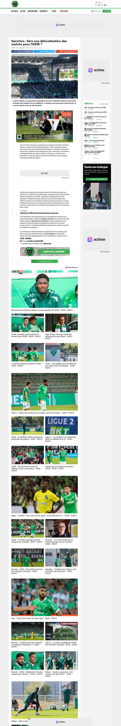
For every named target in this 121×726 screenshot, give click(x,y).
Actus (22, 11)
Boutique (64, 11)
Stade (12, 47)
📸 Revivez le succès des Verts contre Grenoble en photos (94, 145)
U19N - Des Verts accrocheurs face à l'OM (95, 112)
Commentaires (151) (44, 261)
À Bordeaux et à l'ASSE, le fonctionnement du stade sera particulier (39, 213)
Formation (90, 109)
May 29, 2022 (47, 243)
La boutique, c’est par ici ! (96, 179)
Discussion (32, 11)
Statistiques (91, 119)
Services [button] (45, 11)
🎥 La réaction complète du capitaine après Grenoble (96, 135)
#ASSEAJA (28, 238)
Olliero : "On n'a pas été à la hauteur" (94, 140)
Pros (89, 131)
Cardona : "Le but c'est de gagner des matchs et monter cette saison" (94, 151)
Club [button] (55, 11)
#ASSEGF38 (99, 119)
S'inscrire (107, 11)
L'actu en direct (104, 104)
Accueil (14, 11)
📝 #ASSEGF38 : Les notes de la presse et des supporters (95, 117)
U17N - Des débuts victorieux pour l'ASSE (95, 107)
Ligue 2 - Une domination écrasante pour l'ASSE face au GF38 (95, 123)
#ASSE (22, 238)
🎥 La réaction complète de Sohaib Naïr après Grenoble (95, 129)
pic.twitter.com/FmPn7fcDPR (35, 241)
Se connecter (96, 11)
